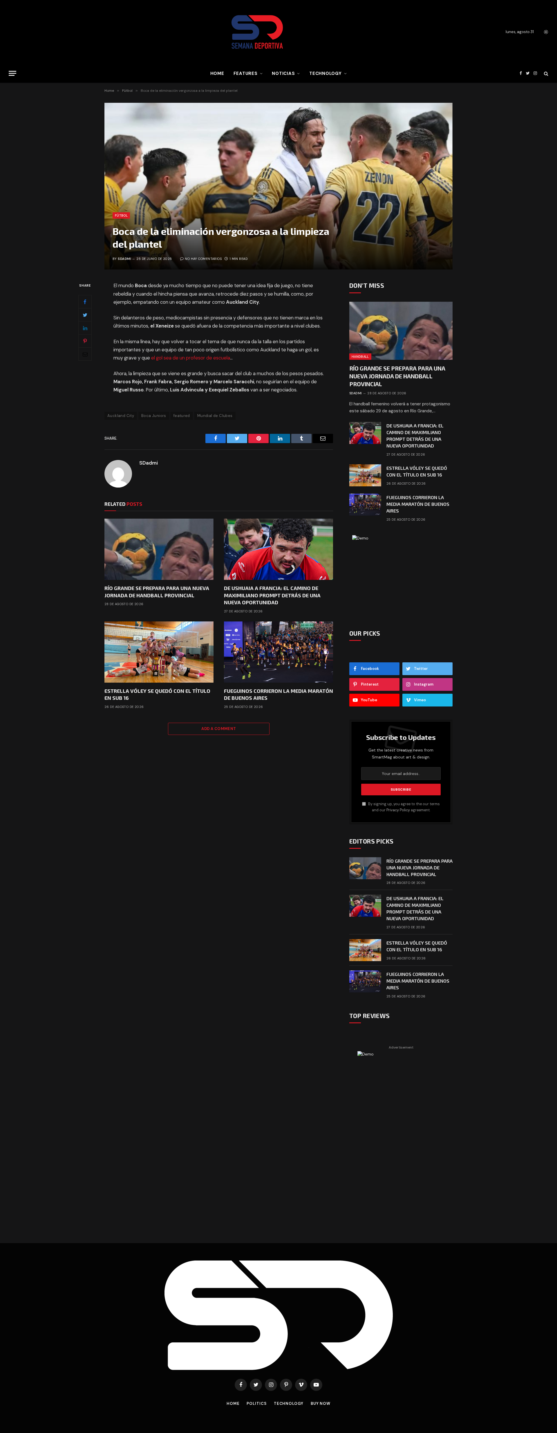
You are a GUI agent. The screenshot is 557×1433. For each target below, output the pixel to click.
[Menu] (12, 73)
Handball (360, 357)
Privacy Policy (398, 810)
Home (217, 73)
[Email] (85, 354)
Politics (256, 1403)
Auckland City (120, 415)
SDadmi (124, 259)
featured (181, 415)
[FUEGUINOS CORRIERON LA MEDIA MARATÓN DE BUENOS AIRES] (278, 652)
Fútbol (121, 215)
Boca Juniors (153, 415)
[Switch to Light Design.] (545, 32)
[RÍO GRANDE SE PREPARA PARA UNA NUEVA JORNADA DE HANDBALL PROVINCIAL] (159, 549)
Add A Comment (218, 728)
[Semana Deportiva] (257, 32)
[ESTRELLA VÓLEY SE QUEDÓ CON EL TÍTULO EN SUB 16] (159, 652)
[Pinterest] (85, 341)
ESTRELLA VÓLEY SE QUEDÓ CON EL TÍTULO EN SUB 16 (157, 694)
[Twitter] (85, 315)
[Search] (545, 73)
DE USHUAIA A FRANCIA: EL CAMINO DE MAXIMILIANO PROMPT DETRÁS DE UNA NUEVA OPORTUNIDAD (272, 595)
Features (246, 73)
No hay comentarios (203, 259)
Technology (325, 73)
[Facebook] (85, 302)
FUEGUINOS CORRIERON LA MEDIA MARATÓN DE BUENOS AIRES (278, 694)
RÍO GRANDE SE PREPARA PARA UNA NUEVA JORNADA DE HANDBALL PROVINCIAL (156, 591)
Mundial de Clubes (215, 415)
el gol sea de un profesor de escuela (190, 358)
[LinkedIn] (85, 328)
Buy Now (320, 1403)
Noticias (283, 73)
